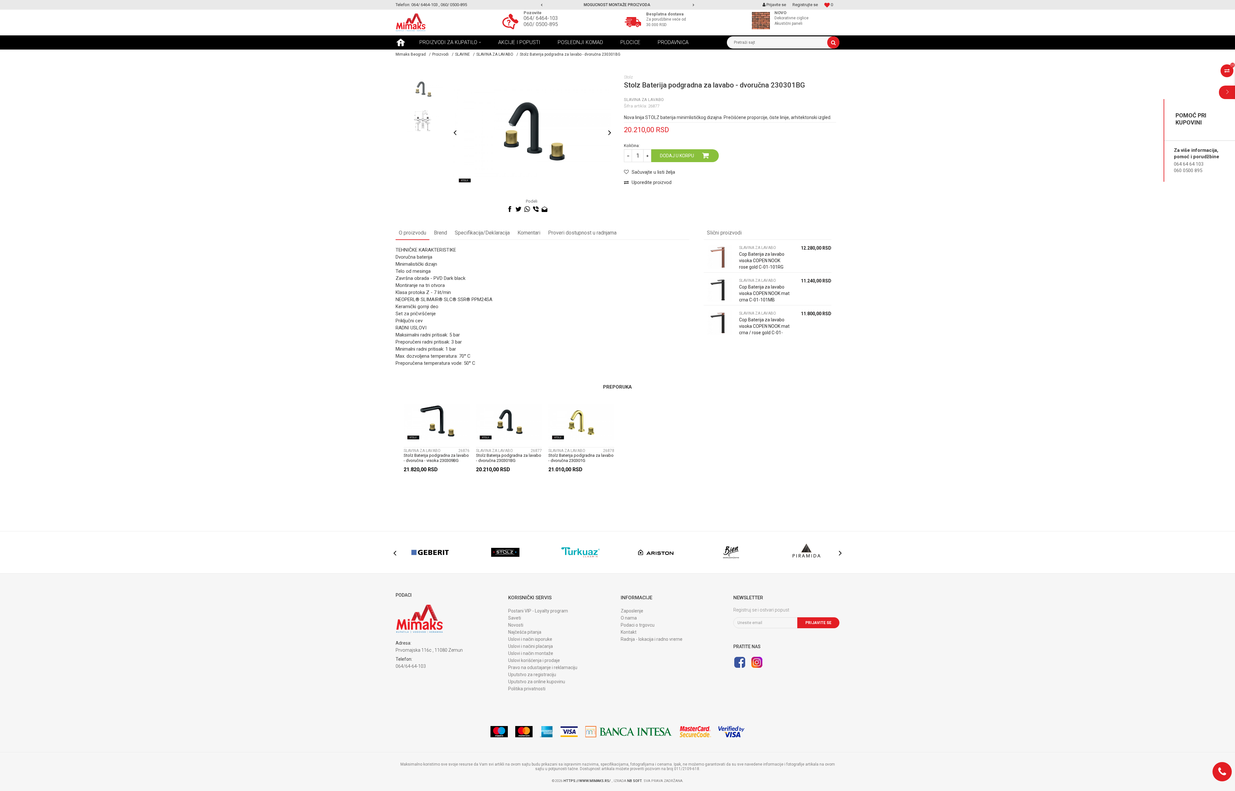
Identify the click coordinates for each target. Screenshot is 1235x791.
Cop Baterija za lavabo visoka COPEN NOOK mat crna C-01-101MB (764, 293)
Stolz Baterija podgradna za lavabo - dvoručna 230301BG (508, 458)
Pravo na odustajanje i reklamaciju (542, 667)
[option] (618, 5)
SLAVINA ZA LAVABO (494, 54)
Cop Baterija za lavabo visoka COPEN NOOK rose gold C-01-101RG (761, 261)
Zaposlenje (632, 610)
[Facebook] (510, 209)
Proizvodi (440, 54)
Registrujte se (805, 4)
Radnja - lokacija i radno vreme (651, 639)
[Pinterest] (553, 209)
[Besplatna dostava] (634, 21)
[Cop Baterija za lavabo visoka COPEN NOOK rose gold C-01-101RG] (720, 257)
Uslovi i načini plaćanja (530, 646)
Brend (440, 233)
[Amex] (546, 731)
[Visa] (569, 731)
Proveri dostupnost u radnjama (582, 233)
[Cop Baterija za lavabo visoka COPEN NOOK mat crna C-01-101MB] (720, 290)
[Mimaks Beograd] (411, 22)
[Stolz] (465, 180)
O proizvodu (412, 233)
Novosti (515, 625)
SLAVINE (462, 54)
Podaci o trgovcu (637, 625)
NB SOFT (634, 781)
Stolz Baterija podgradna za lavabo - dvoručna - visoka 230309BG (436, 458)
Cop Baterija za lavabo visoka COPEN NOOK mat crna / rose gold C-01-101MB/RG (764, 329)
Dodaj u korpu (677, 155)
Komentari (528, 233)
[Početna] (401, 42)
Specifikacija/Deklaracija (482, 233)
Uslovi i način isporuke (530, 639)
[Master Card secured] (695, 731)
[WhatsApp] (527, 209)
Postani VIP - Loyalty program (538, 610)
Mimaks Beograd (411, 54)
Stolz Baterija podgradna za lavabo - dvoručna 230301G (581, 458)
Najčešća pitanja (524, 632)
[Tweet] (518, 209)
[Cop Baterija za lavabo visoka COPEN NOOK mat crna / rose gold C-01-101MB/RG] (720, 322)
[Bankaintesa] (628, 731)
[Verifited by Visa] (731, 731)
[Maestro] (499, 731)
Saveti (514, 618)
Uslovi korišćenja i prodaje (534, 660)
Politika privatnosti (526, 688)
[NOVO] (762, 20)
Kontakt (628, 632)
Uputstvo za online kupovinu (536, 681)
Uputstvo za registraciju (532, 674)
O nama (629, 618)
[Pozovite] (512, 21)
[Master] (524, 731)
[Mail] (544, 209)
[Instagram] (756, 662)
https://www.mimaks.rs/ (587, 781)
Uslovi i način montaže (530, 653)
